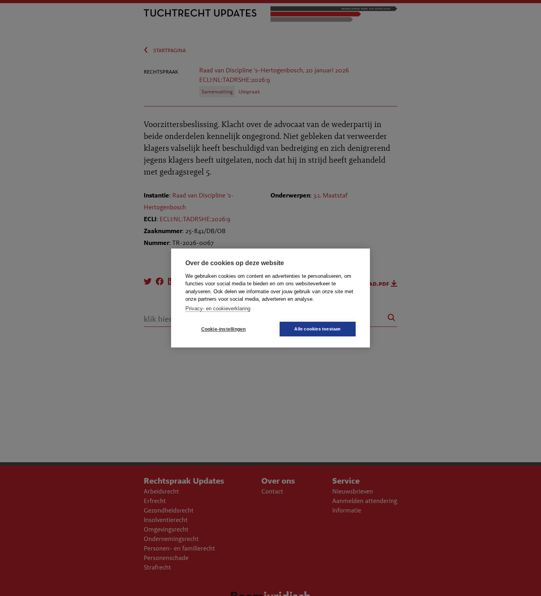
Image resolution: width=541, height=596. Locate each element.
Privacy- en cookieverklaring (217, 308)
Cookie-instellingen (223, 329)
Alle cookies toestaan (317, 328)
